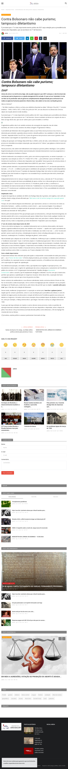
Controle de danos (30, 426)
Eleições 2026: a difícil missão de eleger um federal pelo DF (29, 519)
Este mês (34, 496)
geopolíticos (5, 698)
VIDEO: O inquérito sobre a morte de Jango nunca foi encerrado (30, 528)
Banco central (25, 695)
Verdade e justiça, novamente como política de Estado (39, 750)
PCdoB (4, 695)
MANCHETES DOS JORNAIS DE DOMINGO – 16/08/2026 (28, 536)
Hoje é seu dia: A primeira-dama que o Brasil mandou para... (29, 510)
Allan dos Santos (57, 695)
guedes (10, 695)
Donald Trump (37, 698)
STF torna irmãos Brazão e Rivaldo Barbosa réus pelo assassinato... (9, 428)
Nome (3, 444)
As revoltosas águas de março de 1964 (56, 427)
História (40, 695)
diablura (17, 695)
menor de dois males (15, 258)
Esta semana (12, 496)
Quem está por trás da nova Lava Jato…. (23, 611)
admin (6, 33)
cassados (13, 698)
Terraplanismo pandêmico (19, 501)
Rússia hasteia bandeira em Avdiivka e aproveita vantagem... (33, 405)
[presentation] (60, 638)
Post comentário (7, 473)
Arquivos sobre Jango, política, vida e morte (53, 765)
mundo (21, 698)
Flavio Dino (28, 698)
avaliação (47, 695)
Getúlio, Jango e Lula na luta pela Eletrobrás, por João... (23, 677)
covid (45, 698)
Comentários (7, 440)
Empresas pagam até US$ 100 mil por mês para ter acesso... (29, 620)
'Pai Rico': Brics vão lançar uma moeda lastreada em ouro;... (39, 731)
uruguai (34, 695)
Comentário (5, 459)
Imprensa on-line (10, 9)
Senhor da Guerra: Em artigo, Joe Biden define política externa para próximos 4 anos (19, 331)
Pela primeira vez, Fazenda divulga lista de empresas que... (55, 405)
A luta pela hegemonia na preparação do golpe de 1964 (38, 741)
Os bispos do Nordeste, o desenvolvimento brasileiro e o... (10, 405)
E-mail (3, 452)
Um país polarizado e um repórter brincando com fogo (27, 602)
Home (2, 9)
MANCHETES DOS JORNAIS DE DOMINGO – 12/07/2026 (48, 331)
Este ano (55, 496)
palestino (51, 698)
